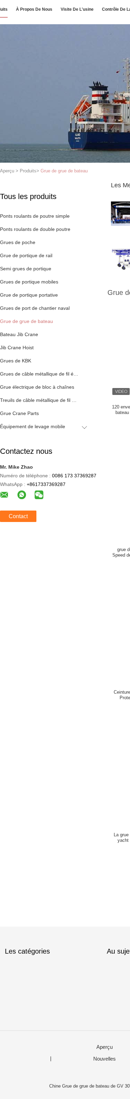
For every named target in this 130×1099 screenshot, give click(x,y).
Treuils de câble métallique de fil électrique (39, 400)
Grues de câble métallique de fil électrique (39, 374)
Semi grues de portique (25, 268)
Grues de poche (17, 242)
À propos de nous (34, 9)
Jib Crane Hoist (17, 347)
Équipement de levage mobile (32, 426)
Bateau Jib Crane (19, 334)
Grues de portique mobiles (29, 282)
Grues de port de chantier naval (35, 308)
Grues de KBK (15, 360)
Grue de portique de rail (26, 255)
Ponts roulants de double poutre (35, 229)
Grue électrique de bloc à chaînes (37, 387)
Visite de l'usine (77, 9)
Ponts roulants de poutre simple (35, 216)
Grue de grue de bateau (64, 170)
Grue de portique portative (29, 295)
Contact (18, 516)
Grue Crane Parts (19, 413)
